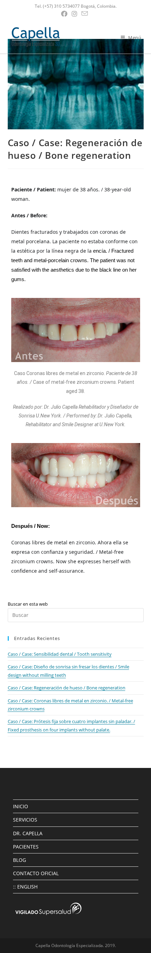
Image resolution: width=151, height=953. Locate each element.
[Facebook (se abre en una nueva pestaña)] (65, 14)
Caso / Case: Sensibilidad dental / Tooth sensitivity (60, 654)
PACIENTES (26, 846)
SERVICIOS (25, 819)
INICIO (20, 806)
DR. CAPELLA (27, 833)
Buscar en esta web (28, 604)
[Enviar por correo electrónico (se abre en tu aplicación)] (84, 13)
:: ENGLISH (25, 886)
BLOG (19, 860)
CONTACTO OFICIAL (36, 873)
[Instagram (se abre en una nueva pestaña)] (74, 14)
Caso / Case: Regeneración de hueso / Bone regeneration (66, 688)
